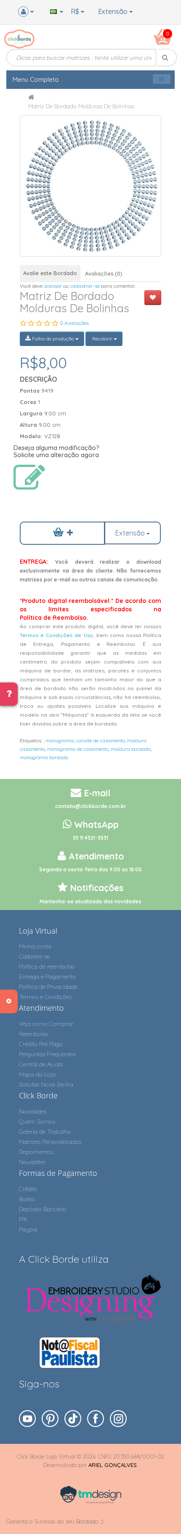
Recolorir (102, 338)
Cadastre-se (34, 956)
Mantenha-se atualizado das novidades (90, 901)
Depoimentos (36, 1152)
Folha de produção (53, 338)
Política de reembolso (47, 966)
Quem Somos (37, 1121)
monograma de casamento (78, 749)
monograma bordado (44, 757)
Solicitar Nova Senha (46, 1084)
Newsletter (32, 1162)
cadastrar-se (85, 286)
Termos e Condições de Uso (56, 635)
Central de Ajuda (41, 1064)
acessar (53, 286)
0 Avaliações (74, 323)
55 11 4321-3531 (90, 838)
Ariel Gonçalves (112, 1465)
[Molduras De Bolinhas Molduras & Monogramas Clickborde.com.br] (90, 185)
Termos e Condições (45, 997)
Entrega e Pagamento (47, 976)
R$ (76, 11)
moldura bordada (131, 749)
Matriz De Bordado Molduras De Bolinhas (81, 106)
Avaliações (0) (103, 273)
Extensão (113, 11)
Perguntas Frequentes (47, 1054)
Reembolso (33, 1034)
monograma (59, 740)
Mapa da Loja (37, 1074)
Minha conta (35, 946)
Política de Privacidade (48, 987)
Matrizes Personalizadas (50, 1142)
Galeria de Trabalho (45, 1131)
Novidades (32, 1111)
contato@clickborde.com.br (90, 806)
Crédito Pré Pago (41, 1044)
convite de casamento (100, 740)
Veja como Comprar (46, 1024)
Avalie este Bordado (50, 273)
